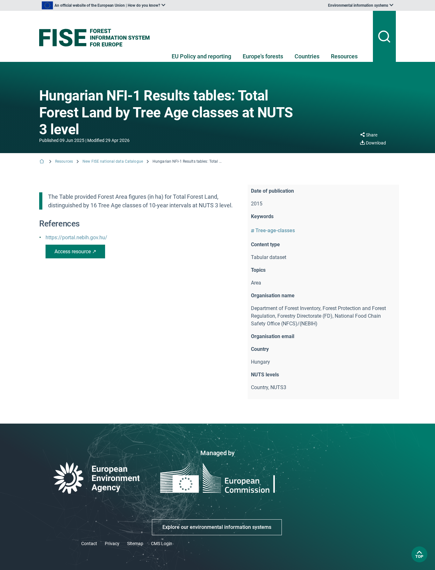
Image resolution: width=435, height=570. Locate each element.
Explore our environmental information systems (216, 527)
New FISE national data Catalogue (112, 161)
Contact (89, 543)
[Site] (97, 37)
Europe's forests (263, 56)
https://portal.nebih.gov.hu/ (76, 237)
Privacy (112, 543)
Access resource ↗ (75, 251)
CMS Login (161, 543)
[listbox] (103, 5)
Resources (344, 56)
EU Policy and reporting (201, 56)
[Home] (42, 162)
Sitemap (135, 543)
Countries (307, 56)
